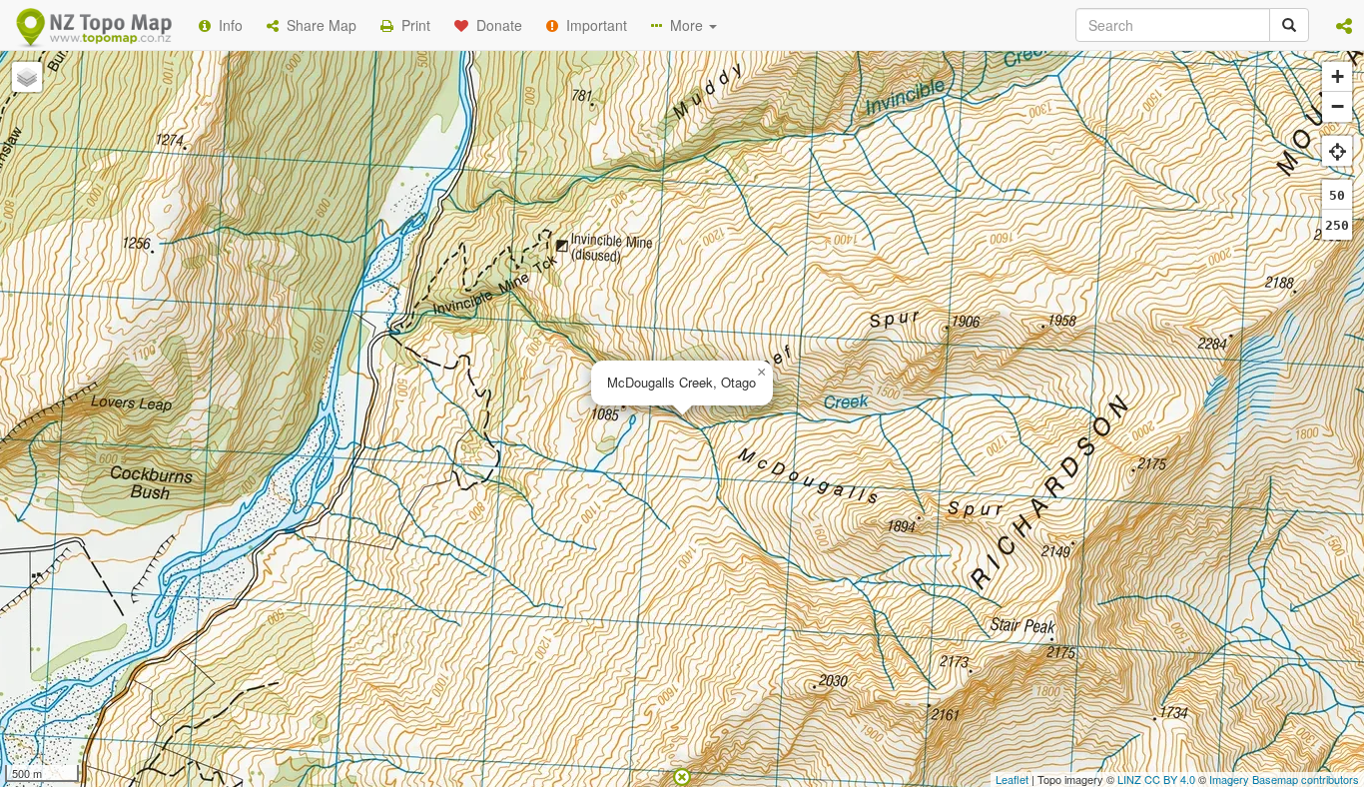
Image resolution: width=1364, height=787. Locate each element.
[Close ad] (682, 775)
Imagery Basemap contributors (1284, 779)
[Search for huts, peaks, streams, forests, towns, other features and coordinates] (1289, 25)
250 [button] (1337, 225)
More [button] (684, 25)
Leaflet (1012, 779)
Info (227, 25)
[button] (1344, 25)
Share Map (317, 25)
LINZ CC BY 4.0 (1156, 779)
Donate (495, 25)
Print (411, 25)
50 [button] (1337, 195)
